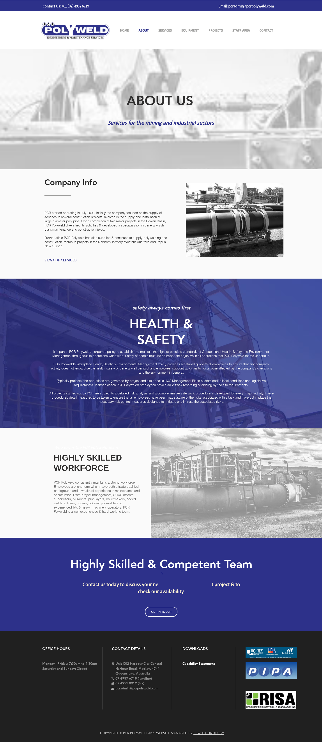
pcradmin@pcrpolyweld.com (251, 6)
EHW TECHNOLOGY (208, 733)
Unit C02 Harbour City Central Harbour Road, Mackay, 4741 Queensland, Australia (138, 668)
